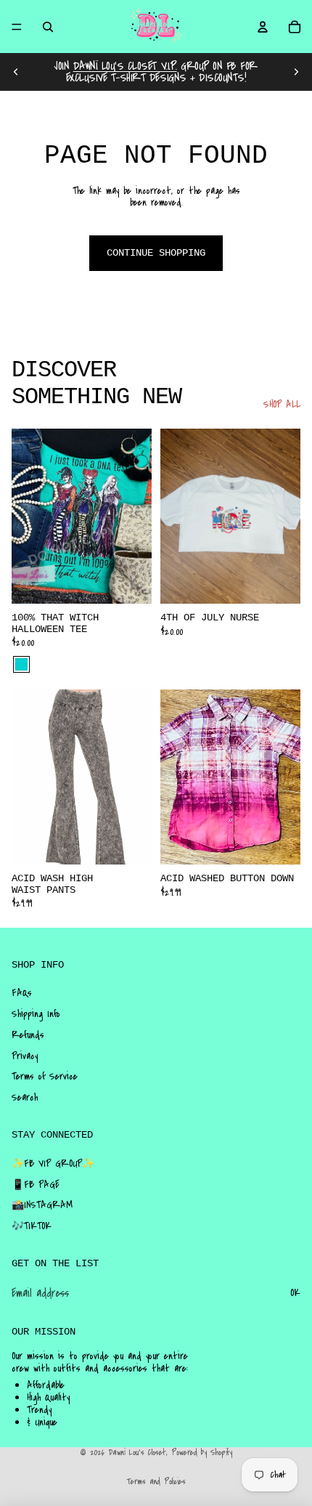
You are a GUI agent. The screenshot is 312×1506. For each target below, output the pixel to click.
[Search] (48, 27)
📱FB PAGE (35, 1185)
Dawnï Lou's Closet (137, 1452)
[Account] (263, 27)
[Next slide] (296, 72)
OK (295, 1293)
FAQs (22, 993)
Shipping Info (36, 1014)
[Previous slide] (16, 72)
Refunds (28, 1035)
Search (25, 1097)
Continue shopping (156, 253)
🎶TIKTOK (32, 1226)
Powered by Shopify (201, 1452)
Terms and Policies (156, 1481)
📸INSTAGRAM (42, 1205)
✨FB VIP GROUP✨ (53, 1164)
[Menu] (16, 27)
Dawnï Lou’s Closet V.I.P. (125, 66)
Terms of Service (45, 1076)
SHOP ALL (281, 405)
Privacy (25, 1056)
